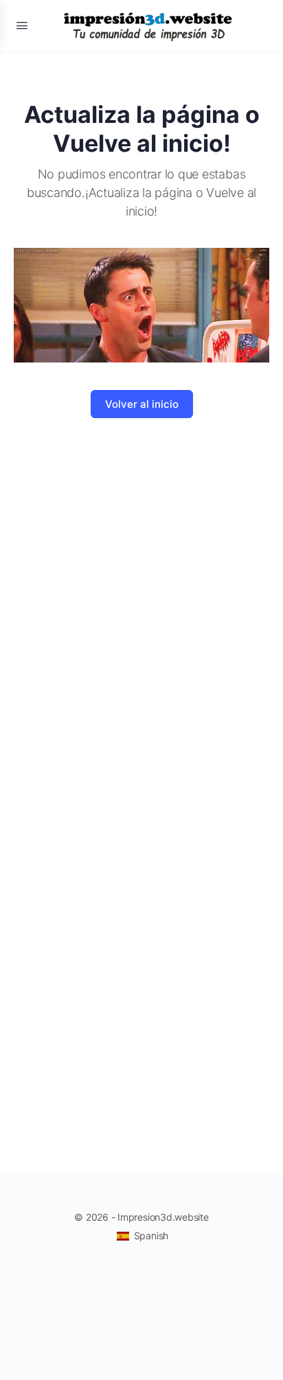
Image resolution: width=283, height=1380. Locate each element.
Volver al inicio (142, 404)
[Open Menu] (22, 25)
